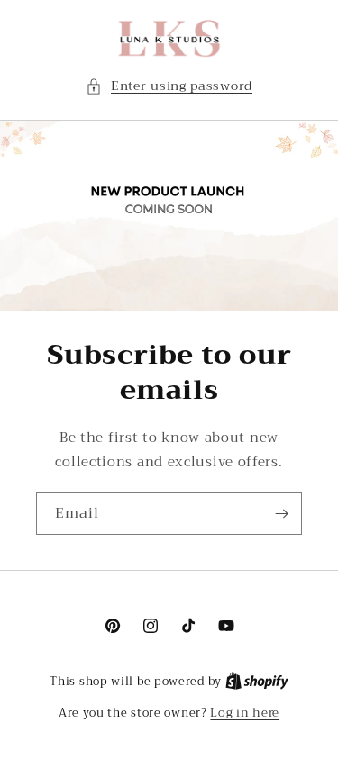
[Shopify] (256, 681)
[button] (169, 86)
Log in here (244, 713)
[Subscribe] (281, 513)
